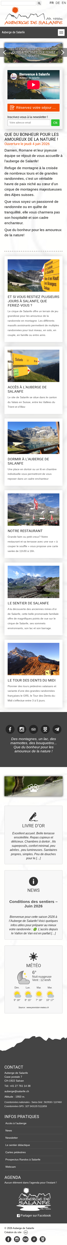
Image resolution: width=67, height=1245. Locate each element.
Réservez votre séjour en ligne (38, 107)
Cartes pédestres (15, 1152)
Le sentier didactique (17, 1144)
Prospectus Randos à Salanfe (22, 1159)
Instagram (17, 1239)
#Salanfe (34, 1239)
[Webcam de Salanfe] (45, 729)
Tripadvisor (25, 1239)
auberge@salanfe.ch (16, 1091)
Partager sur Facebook (36, 1215)
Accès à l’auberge (15, 1123)
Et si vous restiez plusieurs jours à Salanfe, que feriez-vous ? (33, 52)
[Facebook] (10, 729)
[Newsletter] (56, 729)
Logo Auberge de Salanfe (33, 15)
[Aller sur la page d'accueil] (33, 1199)
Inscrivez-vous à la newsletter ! (27, 117)
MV (25, 1232)
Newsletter (11, 1137)
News (8, 1130)
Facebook (8, 1239)
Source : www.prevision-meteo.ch (33, 1007)
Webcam (10, 1166)
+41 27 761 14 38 (20, 1085)
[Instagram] (21, 729)
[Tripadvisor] (33, 729)
